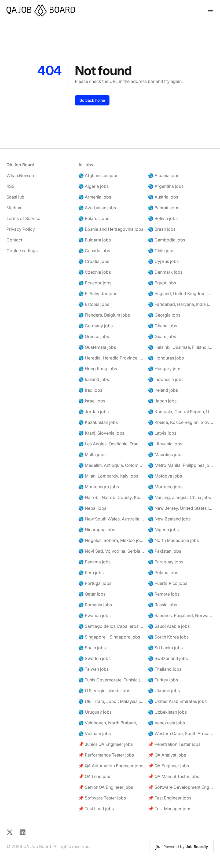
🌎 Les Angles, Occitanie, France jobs (111, 443)
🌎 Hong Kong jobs (97, 368)
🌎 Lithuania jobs (165, 443)
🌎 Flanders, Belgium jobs (104, 315)
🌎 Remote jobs (163, 594)
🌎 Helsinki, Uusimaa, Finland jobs (181, 347)
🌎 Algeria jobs (93, 186)
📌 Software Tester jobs (102, 798)
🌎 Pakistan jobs (164, 551)
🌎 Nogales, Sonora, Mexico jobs (111, 540)
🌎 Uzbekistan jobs (167, 712)
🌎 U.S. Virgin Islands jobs (104, 690)
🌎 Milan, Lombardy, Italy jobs (108, 476)
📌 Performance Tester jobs (106, 755)
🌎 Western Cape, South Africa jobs (181, 733)
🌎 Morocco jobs (165, 486)
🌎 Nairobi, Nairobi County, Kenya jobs (111, 497)
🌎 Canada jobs (94, 250)
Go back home (92, 100)
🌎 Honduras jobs (166, 358)
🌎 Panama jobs (94, 561)
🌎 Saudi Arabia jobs (169, 626)
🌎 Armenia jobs (94, 197)
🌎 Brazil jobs (161, 229)
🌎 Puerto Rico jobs (167, 583)
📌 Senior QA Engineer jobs (105, 787)
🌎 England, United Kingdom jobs (181, 293)
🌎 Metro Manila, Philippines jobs (181, 465)
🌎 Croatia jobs (93, 261)
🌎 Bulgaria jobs (94, 240)
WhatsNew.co (20, 175)
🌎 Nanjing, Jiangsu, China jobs (179, 497)
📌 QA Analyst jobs (167, 755)
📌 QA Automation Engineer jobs (110, 765)
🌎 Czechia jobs (94, 272)
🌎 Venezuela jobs (166, 722)
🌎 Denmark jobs (165, 272)
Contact (14, 240)
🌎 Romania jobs (95, 604)
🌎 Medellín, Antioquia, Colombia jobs (111, 465)
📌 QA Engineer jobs (168, 765)
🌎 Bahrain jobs (163, 207)
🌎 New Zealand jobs (169, 519)
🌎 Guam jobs (162, 336)
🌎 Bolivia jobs (163, 218)
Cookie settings (22, 250)
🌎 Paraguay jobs (165, 561)
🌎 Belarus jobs (93, 218)
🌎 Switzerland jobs (168, 658)
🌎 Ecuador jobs (94, 282)
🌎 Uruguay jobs (95, 712)
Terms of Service (23, 218)
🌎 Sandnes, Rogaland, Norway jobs (181, 615)
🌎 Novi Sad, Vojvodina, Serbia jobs (111, 551)
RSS (10, 186)
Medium (14, 207)
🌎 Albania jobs (163, 175)
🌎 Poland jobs (163, 572)
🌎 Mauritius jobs (165, 454)
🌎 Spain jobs (92, 647)
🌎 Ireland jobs (163, 390)
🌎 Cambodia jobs (166, 240)
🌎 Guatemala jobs (97, 347)
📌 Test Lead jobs (96, 808)
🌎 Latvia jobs (162, 433)
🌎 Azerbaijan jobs (97, 207)
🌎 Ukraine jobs (164, 690)
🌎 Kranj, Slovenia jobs (101, 433)
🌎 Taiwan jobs (93, 669)
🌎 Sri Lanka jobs (165, 647)
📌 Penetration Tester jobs (174, 744)
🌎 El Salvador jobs (97, 293)
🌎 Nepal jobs (92, 508)
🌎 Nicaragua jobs (96, 529)
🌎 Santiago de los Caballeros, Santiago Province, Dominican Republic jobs (111, 626)
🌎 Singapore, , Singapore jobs (109, 637)
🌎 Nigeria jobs (163, 529)
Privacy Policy (20, 229)
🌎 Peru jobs (91, 572)
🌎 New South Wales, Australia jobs (111, 519)
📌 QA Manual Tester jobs (173, 776)
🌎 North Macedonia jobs (173, 540)
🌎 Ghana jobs (162, 325)
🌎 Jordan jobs (93, 411)
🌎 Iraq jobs (90, 390)
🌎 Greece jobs (93, 336)
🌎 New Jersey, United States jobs (181, 508)
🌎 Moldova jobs (165, 476)
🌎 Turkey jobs (163, 679)
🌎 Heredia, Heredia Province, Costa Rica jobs (111, 358)
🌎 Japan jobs (162, 400)
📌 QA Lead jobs (94, 776)
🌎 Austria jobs (163, 197)
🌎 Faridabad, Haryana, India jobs (181, 304)
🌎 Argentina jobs (166, 186)
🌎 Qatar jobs (91, 594)
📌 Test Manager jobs (169, 808)
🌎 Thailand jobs (164, 669)
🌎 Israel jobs (91, 400)
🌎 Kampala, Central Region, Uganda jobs (181, 411)
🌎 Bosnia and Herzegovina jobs (110, 229)
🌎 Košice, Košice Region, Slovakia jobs (181, 422)
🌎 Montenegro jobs (98, 486)
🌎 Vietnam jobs (94, 733)
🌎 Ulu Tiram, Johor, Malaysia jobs (111, 701)
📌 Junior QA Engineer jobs (105, 744)
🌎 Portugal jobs (94, 583)
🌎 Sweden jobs (94, 658)
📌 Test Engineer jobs (169, 798)
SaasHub (15, 197)
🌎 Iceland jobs (93, 379)
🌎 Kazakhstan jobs (98, 422)
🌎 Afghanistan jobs (98, 175)
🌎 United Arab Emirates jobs (177, 701)
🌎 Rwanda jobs (94, 615)
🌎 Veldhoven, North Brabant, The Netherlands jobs (111, 722)
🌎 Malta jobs (91, 454)
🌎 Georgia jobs (164, 315)
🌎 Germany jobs (95, 325)
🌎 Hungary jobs (164, 368)
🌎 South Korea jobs (168, 637)
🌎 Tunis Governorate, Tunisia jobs (111, 679)
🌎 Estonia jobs (93, 304)
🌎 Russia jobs (162, 604)
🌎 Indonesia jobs (166, 379)
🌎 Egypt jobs (162, 282)
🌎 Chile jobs (161, 250)
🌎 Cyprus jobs (163, 261)
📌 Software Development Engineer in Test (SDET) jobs (181, 787)
